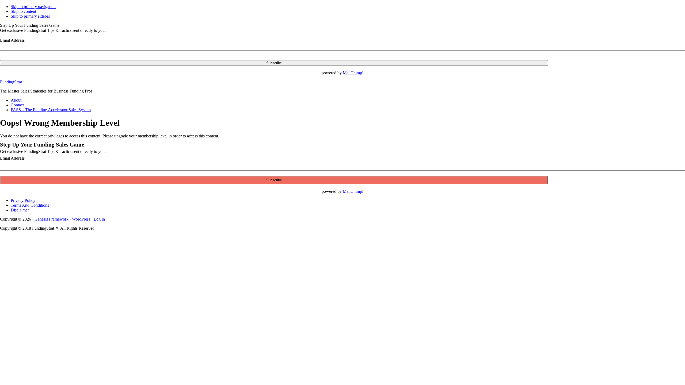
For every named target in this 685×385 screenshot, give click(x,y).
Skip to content (23, 11)
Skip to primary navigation (33, 6)
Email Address (12, 40)
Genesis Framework (51, 219)
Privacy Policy (23, 200)
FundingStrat (11, 82)
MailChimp (352, 73)
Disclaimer (20, 210)
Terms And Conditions (30, 205)
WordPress (81, 219)
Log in (99, 219)
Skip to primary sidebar (30, 16)
